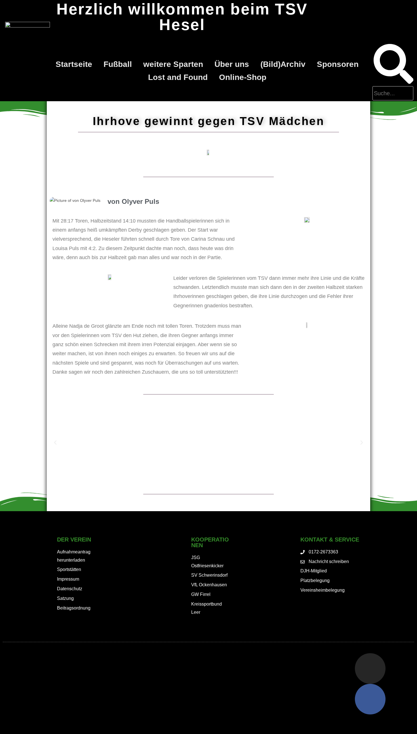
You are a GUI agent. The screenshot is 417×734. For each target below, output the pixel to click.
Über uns (231, 64)
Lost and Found (178, 77)
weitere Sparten (173, 64)
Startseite (74, 64)
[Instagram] (370, 668)
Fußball (118, 64)
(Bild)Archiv (283, 64)
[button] (55, 442)
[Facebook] (370, 699)
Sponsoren (338, 64)
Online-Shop (242, 77)
